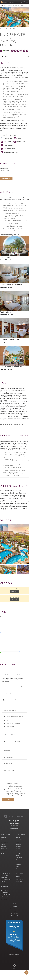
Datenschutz (14, 913)
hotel (5, 5)
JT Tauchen (4, 899)
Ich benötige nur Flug (11, 726)
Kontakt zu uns (14, 909)
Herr (12, 741)
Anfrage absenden (8, 799)
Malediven (4, 849)
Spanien (18, 860)
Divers (18, 741)
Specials (18, 876)
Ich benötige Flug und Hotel (13, 724)
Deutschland (19, 840)
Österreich (19, 851)
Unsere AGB (14, 915)
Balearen (3, 840)
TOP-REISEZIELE (6, 835)
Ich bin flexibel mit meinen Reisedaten (15, 717)
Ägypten (3, 837)
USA (17, 869)
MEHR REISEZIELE (21, 835)
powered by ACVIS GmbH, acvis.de (14, 968)
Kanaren (3, 846)
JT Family (3, 884)
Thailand (18, 864)
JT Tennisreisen (5, 894)
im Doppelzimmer (22, 700)
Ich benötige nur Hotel (11, 721)
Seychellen (19, 857)
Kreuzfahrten (19, 879)
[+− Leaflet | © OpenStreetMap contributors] (14, 636)
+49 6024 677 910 (14, 828)
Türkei (17, 866)
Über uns (14, 906)
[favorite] (24, 2)
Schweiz (18, 855)
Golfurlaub (19, 881)
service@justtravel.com (14, 830)
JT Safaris (4, 882)
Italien (3, 844)
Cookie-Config (14, 591)
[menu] (27, 2)
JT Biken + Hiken (5, 897)
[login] (21, 2)
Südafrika (18, 862)
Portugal (18, 853)
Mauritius (3, 851)
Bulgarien (18, 837)
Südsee (3, 853)
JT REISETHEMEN (6, 873)
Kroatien (18, 844)
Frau (7, 741)
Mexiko (18, 849)
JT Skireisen (4, 890)
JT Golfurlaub (5, 892)
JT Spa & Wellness (6, 879)
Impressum (14, 911)
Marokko (18, 846)
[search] (18, 2)
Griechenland (4, 842)
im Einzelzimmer (10, 700)
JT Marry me (4, 886)
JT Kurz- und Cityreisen (4, 876)
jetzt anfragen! (6, 178)
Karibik (18, 842)
